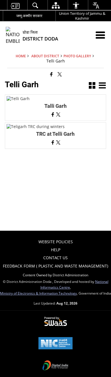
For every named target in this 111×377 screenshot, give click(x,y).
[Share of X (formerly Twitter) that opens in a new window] (59, 74)
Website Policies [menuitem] (55, 241)
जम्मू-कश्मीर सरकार (29, 15)
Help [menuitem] (55, 249)
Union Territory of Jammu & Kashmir (82, 16)
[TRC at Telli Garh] (36, 126)
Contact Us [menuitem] (55, 257)
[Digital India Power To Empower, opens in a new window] (55, 366)
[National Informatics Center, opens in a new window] (55, 343)
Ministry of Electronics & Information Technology (38, 293)
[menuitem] (15, 5)
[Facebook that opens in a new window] (51, 74)
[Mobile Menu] (100, 35)
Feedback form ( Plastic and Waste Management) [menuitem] (55, 266)
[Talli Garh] (18, 98)
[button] (92, 86)
